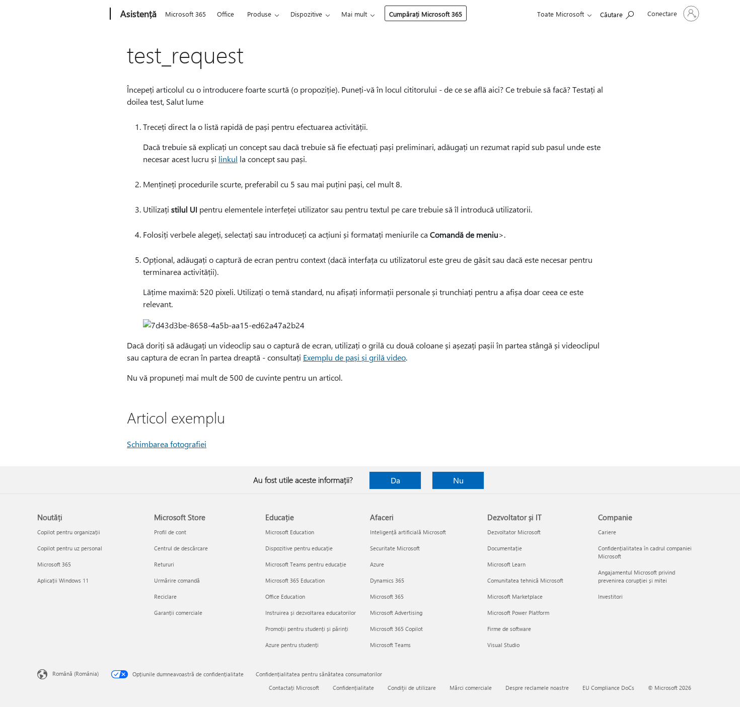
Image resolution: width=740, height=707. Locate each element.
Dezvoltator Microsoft (514, 532)
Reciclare (165, 596)
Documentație (504, 548)
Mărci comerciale (471, 687)
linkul (228, 159)
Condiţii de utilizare (412, 687)
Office (225, 14)
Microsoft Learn (506, 564)
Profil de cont (170, 532)
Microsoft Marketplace (515, 596)
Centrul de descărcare (181, 548)
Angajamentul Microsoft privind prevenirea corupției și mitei (636, 576)
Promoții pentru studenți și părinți (306, 628)
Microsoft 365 (185, 14)
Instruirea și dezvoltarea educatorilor (310, 612)
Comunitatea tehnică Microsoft (525, 580)
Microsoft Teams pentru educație (305, 564)
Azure (377, 564)
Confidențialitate (353, 687)
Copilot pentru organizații (68, 532)
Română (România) (75, 673)
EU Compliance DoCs (608, 687)
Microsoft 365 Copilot (396, 628)
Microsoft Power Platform (518, 612)
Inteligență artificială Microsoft (408, 532)
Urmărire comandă (177, 580)
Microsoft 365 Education (295, 580)
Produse (259, 14)
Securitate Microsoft (395, 548)
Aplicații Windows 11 (63, 580)
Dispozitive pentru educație (299, 548)
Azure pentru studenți (292, 645)
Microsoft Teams (390, 645)
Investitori (610, 596)
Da (395, 480)
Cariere (607, 532)
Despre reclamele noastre (537, 687)
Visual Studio (503, 645)
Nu (458, 480)
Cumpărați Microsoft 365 (425, 14)
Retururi (164, 564)
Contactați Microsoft (294, 687)
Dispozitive (306, 14)
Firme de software (509, 628)
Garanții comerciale (178, 612)
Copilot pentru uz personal (69, 548)
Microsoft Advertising (396, 612)
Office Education (285, 596)
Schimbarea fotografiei (166, 444)
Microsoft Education (289, 532)
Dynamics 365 (387, 580)
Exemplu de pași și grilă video (354, 357)
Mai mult (354, 14)
